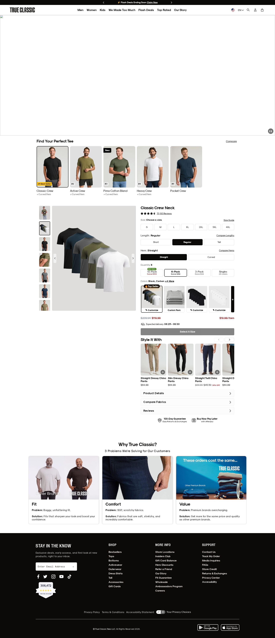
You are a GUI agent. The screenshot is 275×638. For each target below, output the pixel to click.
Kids (102, 10)
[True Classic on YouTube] (61, 576)
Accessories (116, 582)
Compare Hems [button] (226, 250)
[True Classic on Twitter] (45, 576)
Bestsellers (115, 552)
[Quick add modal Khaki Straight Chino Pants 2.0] (163, 372)
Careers (160, 590)
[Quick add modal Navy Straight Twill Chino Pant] (217, 372)
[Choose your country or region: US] (233, 10)
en (240, 10)
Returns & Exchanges (214, 573)
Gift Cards (115, 586)
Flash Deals (146, 10)
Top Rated (164, 10)
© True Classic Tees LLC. (104, 629)
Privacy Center (211, 577)
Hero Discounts (164, 565)
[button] (262, 10)
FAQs (205, 565)
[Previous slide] (103, 2)
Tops (111, 556)
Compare (231, 141)
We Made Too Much (122, 10)
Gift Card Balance (166, 560)
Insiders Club (162, 556)
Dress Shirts (116, 573)
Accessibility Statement (140, 612)
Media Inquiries (211, 560)
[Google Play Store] (207, 627)
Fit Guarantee (163, 577)
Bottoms (114, 560)
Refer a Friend (163, 569)
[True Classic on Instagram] (53, 576)
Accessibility (209, 582)
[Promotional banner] (137, 75)
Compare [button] (225, 235)
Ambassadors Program (169, 586)
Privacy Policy (92, 612)
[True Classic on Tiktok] (69, 576)
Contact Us (208, 552)
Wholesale (161, 582)
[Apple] (230, 627)
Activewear (115, 565)
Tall (110, 577)
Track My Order (211, 556)
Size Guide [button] (229, 220)
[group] (52, 171)
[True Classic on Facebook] (38, 576)
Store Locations (164, 552)
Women (92, 10)
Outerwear (115, 569)
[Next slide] (171, 2)
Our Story (180, 10)
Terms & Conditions (113, 612)
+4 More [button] (169, 281)
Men (80, 10)
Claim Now (152, 2)
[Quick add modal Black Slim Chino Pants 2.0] (190, 372)
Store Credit (209, 569)
